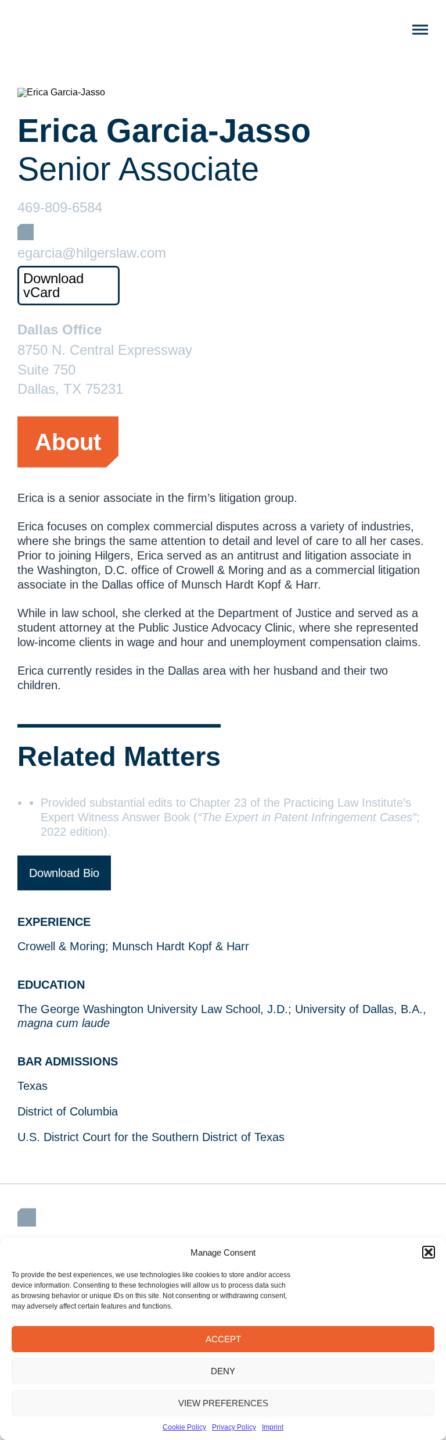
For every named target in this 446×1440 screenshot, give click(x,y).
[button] (428, 1252)
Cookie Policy (184, 1427)
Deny (223, 1371)
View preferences (223, 1403)
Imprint (272, 1427)
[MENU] (420, 30)
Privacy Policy (234, 1427)
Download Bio (64, 873)
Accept (223, 1339)
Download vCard (53, 285)
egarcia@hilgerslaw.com (91, 253)
